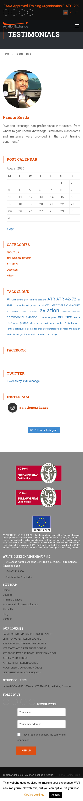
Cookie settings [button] (34, 794)
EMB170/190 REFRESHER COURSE (22, 638)
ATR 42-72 (12, 264)
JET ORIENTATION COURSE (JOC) (22, 672)
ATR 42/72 (66, 299)
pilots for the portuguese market (46, 323)
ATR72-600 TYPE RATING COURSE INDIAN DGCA (29, 653)
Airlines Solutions (19, 258)
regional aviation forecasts (46, 329)
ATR (51, 299)
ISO (9, 323)
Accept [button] (56, 794)
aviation (49, 310)
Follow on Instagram (46, 430)
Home (6, 590)
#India (11, 299)
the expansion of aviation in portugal (41, 334)
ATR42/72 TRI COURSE (15, 658)
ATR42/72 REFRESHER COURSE (20, 662)
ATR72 (47, 305)
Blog (5, 614)
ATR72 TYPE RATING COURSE (66, 305)
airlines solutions (38, 300)
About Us (13, 252)
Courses (12, 269)
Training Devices (12, 599)
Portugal (10, 329)
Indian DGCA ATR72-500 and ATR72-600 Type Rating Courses (37, 686)
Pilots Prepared (72, 323)
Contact (7, 618)
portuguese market (24, 329)
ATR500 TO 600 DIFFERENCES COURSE (24, 648)
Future (77, 317)
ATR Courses (29, 311)
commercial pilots (47, 317)
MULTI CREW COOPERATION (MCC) (22, 667)
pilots (24, 323)
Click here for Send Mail (18, 577)
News (10, 275)
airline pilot (22, 300)
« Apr (10, 229)
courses (65, 317)
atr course (13, 311)
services (64, 329)
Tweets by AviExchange (23, 381)
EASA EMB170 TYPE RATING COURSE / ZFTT (28, 633)
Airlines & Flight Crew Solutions (20, 604)
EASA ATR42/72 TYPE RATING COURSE (24, 643)
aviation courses (71, 311)
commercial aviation (22, 317)
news (15, 323)
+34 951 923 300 (14, 571)
